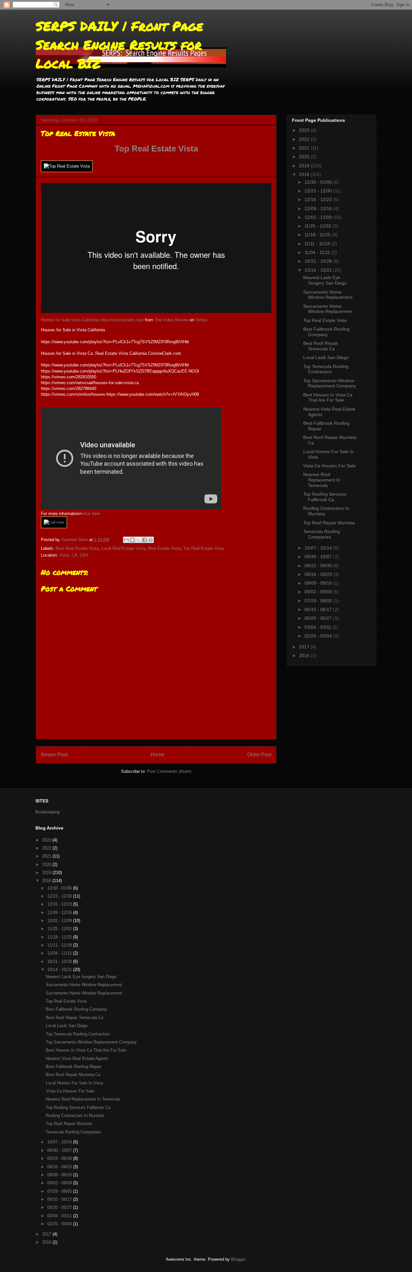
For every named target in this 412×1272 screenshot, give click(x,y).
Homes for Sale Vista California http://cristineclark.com (92, 319)
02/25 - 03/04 (318, 635)
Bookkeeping (47, 812)
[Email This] (126, 540)
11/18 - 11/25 (318, 234)
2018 (305, 174)
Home (157, 754)
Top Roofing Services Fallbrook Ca (324, 496)
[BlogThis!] (132, 540)
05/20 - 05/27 (318, 618)
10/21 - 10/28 (318, 261)
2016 (305, 655)
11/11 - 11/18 (317, 243)
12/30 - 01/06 (318, 182)
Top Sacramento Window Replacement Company (329, 383)
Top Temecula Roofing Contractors (326, 369)
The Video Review (171, 319)
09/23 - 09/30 (318, 565)
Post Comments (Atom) (169, 771)
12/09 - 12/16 (318, 208)
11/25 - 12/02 (318, 225)
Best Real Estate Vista (77, 548)
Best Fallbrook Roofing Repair (73, 1066)
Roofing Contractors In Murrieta (75, 1115)
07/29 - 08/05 (318, 600)
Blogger (238, 1259)
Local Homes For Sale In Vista (74, 1083)
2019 (305, 165)
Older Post (259, 754)
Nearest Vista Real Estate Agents (77, 1058)
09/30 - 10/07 (318, 556)
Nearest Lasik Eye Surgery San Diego (325, 280)
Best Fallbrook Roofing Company (326, 331)
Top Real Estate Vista (156, 148)
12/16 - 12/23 (318, 199)
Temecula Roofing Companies (321, 534)
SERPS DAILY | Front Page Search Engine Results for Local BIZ (119, 45)
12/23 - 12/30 (318, 190)
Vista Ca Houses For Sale (329, 465)
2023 (305, 130)
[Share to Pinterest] (150, 540)
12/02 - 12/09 (318, 217)
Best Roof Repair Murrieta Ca (73, 1074)
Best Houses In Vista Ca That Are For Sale (327, 397)
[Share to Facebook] (144, 540)
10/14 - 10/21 (318, 270)
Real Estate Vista (164, 548)
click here (91, 513)
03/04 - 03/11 (318, 627)
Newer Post (54, 754)
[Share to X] (138, 540)
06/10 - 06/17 (318, 609)
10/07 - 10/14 (318, 547)
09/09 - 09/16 (318, 583)
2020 (305, 156)
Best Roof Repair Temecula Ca (320, 346)
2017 (305, 646)
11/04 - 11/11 (317, 252)
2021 (305, 148)
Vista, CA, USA (74, 555)
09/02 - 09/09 (318, 591)
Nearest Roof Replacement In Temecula (321, 480)
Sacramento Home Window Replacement (327, 294)
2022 (305, 139)
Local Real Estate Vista (123, 548)
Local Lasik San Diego (326, 357)
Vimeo (201, 319)
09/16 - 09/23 (318, 574)
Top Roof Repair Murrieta (329, 522)
